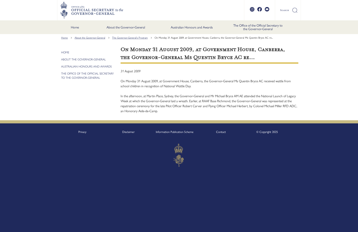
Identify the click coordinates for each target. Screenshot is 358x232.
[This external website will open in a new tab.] (252, 11)
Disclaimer (128, 132)
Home (75, 27)
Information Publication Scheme (175, 132)
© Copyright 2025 (267, 132)
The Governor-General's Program (130, 37)
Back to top (344, 226)
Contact (221, 132)
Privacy (82, 132)
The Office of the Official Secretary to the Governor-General (258, 27)
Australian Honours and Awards (192, 27)
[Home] (91, 10)
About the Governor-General (125, 27)
